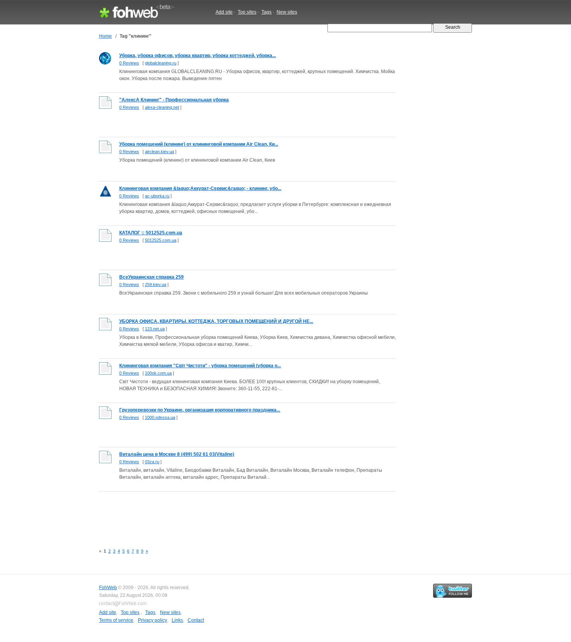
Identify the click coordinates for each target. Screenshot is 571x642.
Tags (266, 12)
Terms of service (116, 620)
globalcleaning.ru (160, 63)
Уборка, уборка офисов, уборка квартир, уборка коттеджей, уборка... (197, 55)
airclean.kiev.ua (159, 151)
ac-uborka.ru (157, 196)
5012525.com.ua (160, 240)
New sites (287, 12)
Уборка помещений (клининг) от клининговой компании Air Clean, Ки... (198, 144)
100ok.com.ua (158, 373)
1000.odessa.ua (160, 417)
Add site (224, 12)
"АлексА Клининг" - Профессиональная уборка (174, 100)
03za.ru (152, 461)
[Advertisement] (240, 514)
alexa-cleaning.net (162, 107)
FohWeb (108, 587)
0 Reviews (129, 63)
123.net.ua (155, 328)
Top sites (247, 12)
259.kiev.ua (155, 284)
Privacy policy (152, 620)
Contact (196, 620)
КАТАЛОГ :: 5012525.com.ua (150, 233)
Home (105, 36)
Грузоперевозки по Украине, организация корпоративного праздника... (199, 410)
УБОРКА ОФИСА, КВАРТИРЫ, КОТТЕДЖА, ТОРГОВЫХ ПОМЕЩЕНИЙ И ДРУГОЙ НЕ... (216, 321)
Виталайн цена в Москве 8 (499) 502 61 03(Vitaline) (176, 454)
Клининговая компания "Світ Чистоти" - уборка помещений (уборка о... (200, 365)
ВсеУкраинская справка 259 (151, 277)
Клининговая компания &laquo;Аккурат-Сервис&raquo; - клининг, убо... (200, 188)
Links (177, 620)
